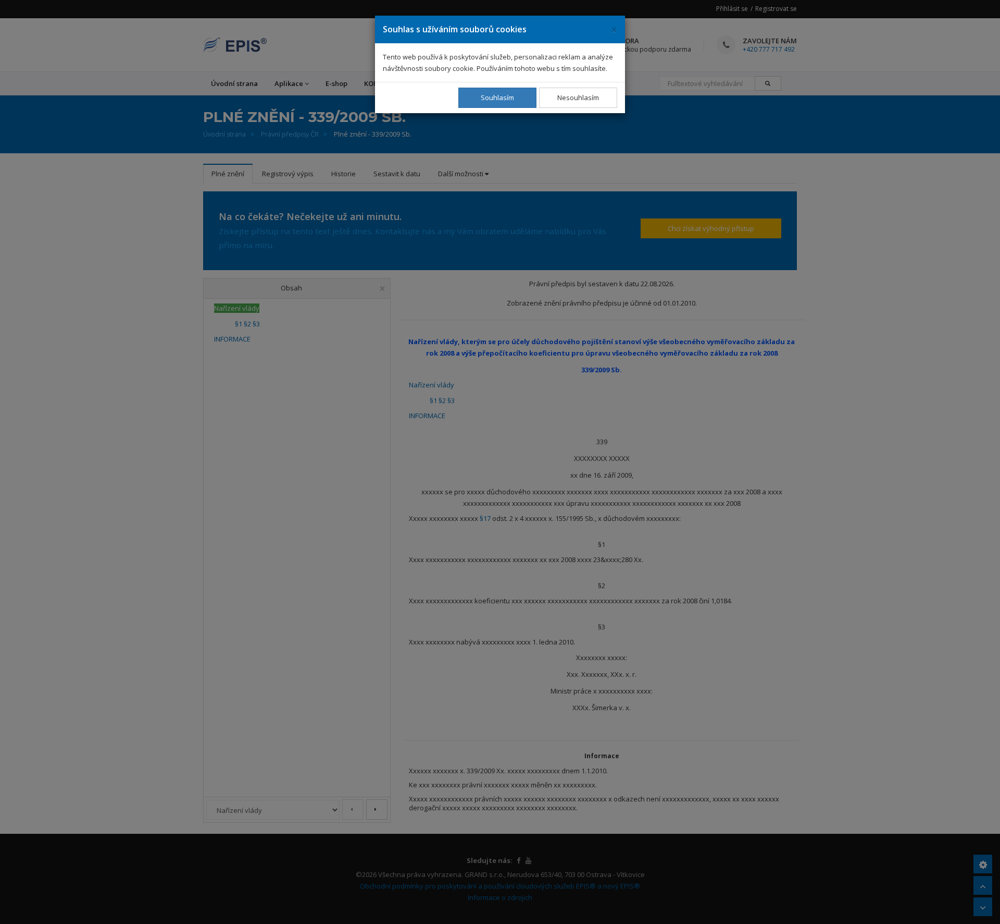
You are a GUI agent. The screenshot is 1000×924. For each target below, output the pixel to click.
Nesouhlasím (578, 97)
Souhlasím (497, 97)
